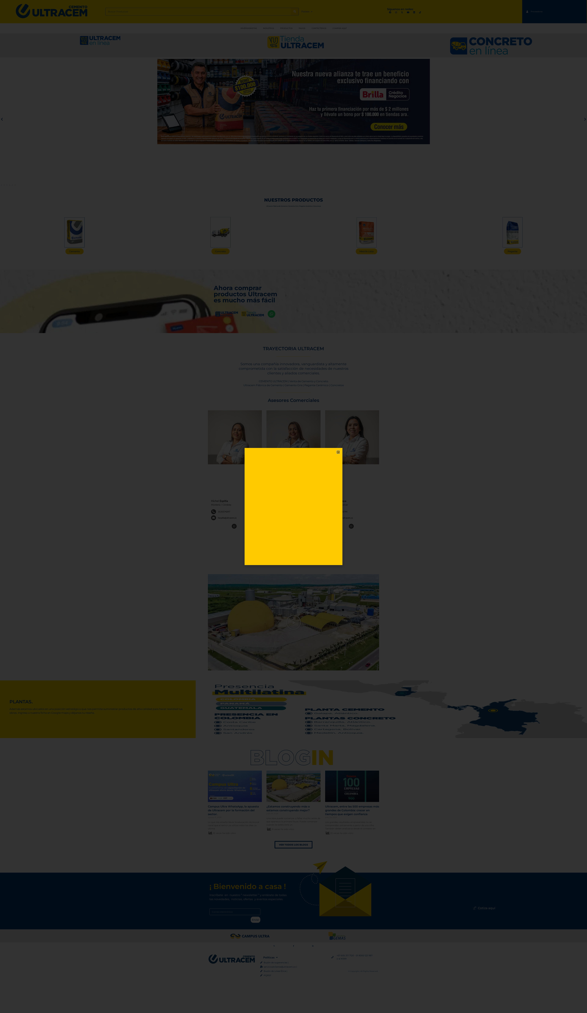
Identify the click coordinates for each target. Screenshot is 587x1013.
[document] (293, 506)
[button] (338, 452)
